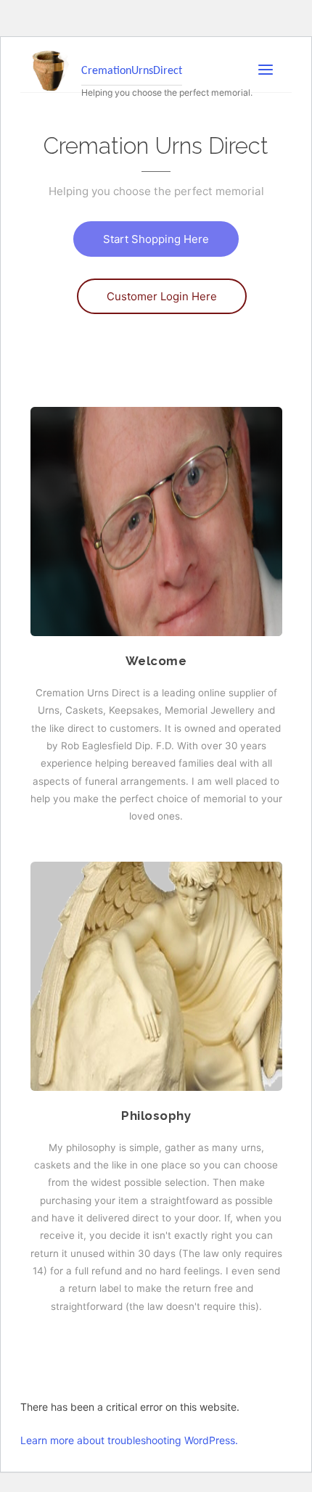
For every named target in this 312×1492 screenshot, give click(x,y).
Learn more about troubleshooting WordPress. (129, 1440)
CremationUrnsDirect (131, 71)
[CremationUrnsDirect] (51, 69)
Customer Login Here (162, 296)
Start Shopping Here (156, 239)
